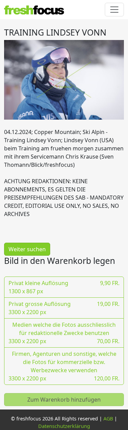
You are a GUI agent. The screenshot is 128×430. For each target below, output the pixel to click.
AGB (108, 418)
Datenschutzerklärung (64, 426)
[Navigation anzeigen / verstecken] (114, 9)
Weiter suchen (27, 249)
